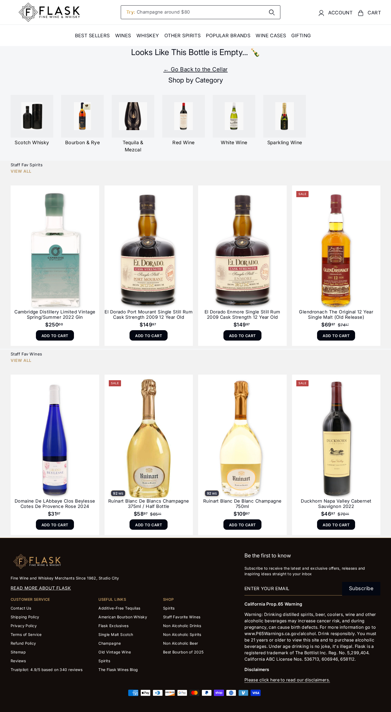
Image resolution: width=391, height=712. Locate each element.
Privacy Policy (24, 625)
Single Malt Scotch (116, 634)
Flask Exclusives (113, 625)
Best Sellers (92, 35)
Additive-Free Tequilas (119, 608)
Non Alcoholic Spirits (182, 634)
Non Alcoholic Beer (180, 643)
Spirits (104, 661)
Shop (168, 599)
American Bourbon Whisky (122, 617)
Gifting (301, 35)
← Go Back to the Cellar (195, 69)
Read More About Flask (41, 588)
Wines (123, 35)
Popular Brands (228, 35)
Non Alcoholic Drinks (182, 625)
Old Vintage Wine (114, 652)
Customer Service (30, 599)
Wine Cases (271, 35)
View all (21, 171)
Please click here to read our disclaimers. (287, 679)
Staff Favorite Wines (182, 617)
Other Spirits (182, 35)
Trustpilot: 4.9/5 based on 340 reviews (46, 669)
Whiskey (147, 35)
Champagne (109, 643)
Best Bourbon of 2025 (183, 652)
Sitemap (18, 652)
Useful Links (112, 599)
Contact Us (21, 608)
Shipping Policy (25, 617)
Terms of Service (26, 634)
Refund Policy (23, 643)
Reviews (18, 661)
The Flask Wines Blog (118, 669)
